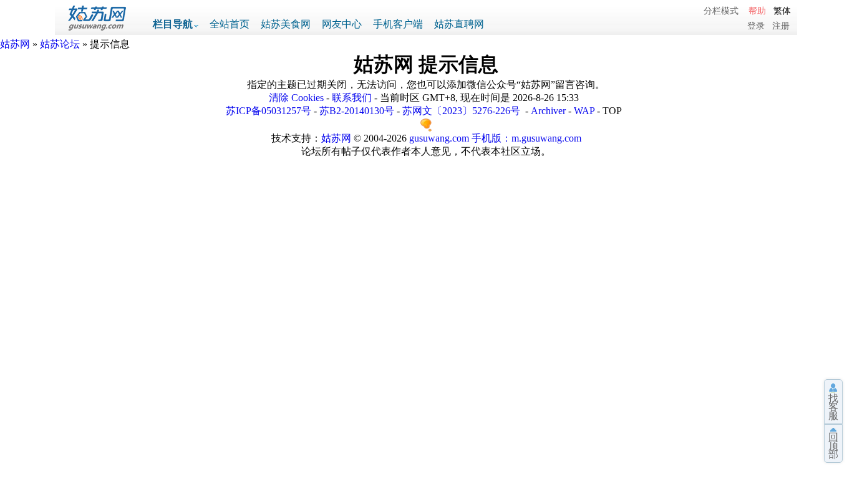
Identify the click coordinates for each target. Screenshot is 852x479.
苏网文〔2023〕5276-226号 (461, 110)
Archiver (548, 110)
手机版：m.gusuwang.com (526, 138)
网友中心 (342, 24)
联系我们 (352, 97)
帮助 (757, 11)
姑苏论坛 (60, 44)
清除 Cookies (296, 97)
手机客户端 (398, 24)
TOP (612, 110)
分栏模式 (721, 11)
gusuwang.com (439, 138)
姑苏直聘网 (459, 24)
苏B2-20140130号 (356, 110)
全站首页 (229, 24)
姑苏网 (15, 44)
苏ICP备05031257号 (268, 110)
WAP (584, 110)
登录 (756, 26)
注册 (781, 26)
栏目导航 (173, 24)
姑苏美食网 (286, 24)
